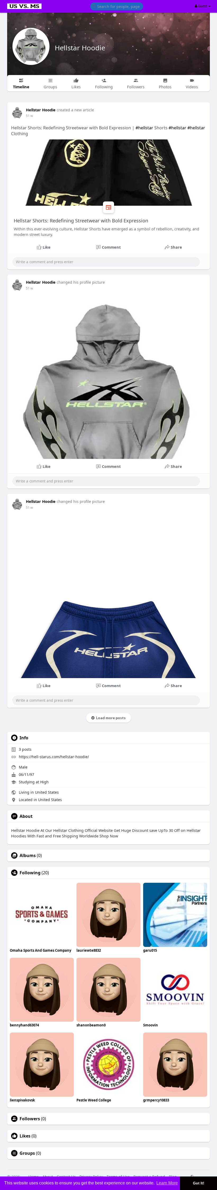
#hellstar (144, 128)
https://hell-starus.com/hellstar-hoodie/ (54, 756)
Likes (25, 1136)
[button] (116, 6)
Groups (27, 1153)
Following (30, 873)
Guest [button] (202, 5)
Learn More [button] (167, 1183)
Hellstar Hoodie (80, 47)
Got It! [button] (198, 1183)
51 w (29, 115)
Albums (28, 855)
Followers (30, 1119)
